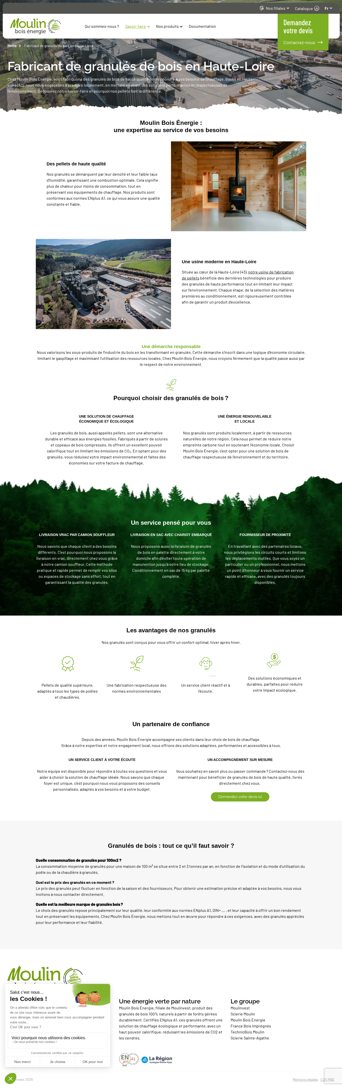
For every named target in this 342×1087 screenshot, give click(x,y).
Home (12, 46)
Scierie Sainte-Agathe (250, 1037)
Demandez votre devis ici (240, 796)
